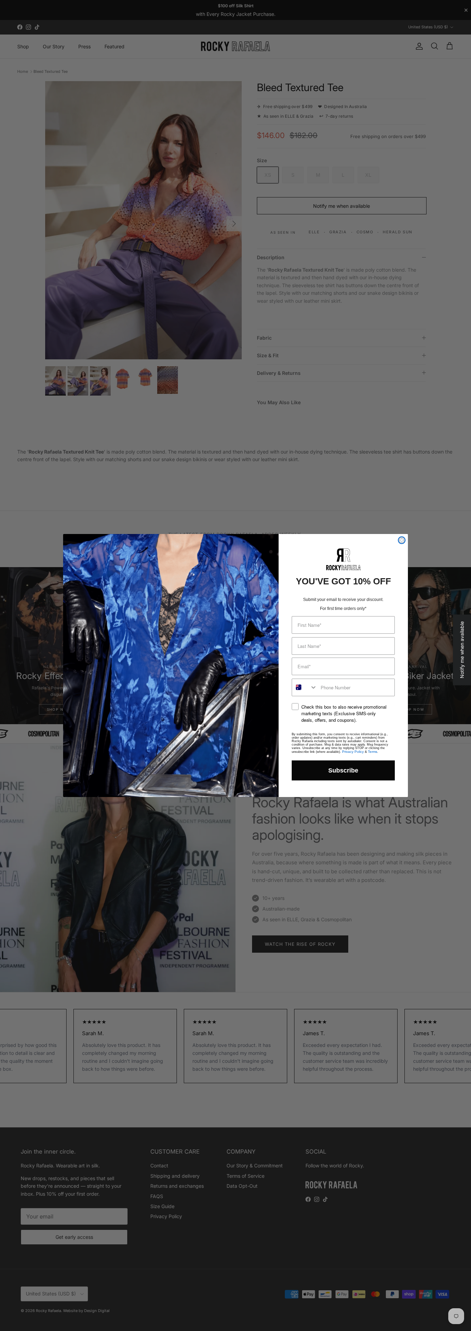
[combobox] (304, 687)
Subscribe (343, 770)
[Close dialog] (401, 540)
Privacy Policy (353, 752)
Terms (372, 752)
